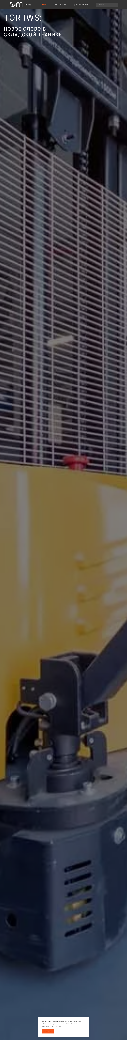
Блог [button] (44, 4)
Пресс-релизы (82, 4)
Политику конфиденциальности (53, 1026)
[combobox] (107, 5)
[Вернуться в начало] (21, 4)
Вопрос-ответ (61, 4)
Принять (48, 1031)
